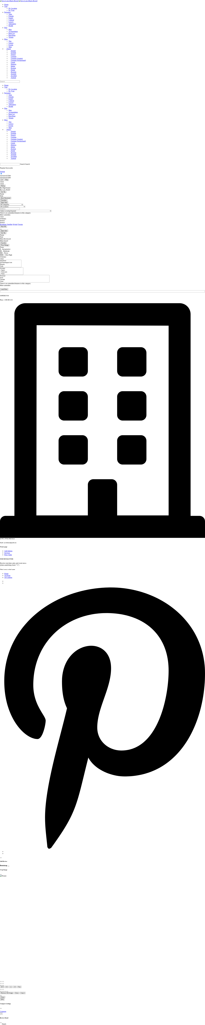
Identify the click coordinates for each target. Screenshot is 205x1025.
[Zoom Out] (3, 981)
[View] (24, 281)
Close (16, 993)
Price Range (4, 245)
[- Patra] (11, 274)
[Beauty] (10, 264)
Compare (3, 1011)
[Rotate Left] (1, 983)
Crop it (23, 993)
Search (22, 164)
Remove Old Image (7, 993)
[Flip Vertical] (3, 985)
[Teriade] (24, 280)
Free (19, 987)
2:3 (15, 987)
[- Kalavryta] (11, 272)
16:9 (2, 987)
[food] (24, 278)
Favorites (4, 200)
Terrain (20, 224)
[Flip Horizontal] (1, 985)
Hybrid (15, 224)
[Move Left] (1, 991)
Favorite (3, 243)
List (2, 180)
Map (6, 180)
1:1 (11, 987)
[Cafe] (10, 266)
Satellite (9, 224)
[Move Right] (3, 991)
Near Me (3, 226)
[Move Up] (5, 991)
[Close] (1, 857)
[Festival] (24, 276)
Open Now (4, 202)
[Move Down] (7, 991)
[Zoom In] (1, 981)
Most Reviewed (5, 198)
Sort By (3, 192)
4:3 (7, 987)
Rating (3, 186)
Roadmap (3, 224)
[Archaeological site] (10, 263)
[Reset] (1, 989)
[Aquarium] (10, 261)
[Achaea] (11, 268)
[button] (102, 1024)
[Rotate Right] (3, 983)
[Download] (3, 989)
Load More (4, 289)
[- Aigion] (11, 270)
